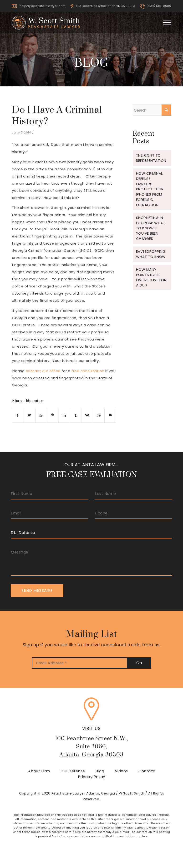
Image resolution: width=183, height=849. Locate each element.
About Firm (39, 771)
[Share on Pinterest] (52, 415)
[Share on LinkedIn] (64, 415)
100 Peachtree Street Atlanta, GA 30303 (105, 6)
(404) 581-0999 (159, 6)
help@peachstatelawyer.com (43, 6)
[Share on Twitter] (29, 415)
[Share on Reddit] (98, 415)
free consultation (87, 370)
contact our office (43, 370)
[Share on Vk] (87, 415)
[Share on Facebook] (18, 415)
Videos (121, 771)
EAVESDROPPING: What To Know (151, 254)
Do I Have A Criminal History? (57, 115)
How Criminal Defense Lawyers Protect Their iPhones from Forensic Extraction (150, 189)
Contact (146, 771)
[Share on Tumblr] (75, 415)
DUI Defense (73, 771)
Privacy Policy (91, 777)
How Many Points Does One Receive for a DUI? (151, 277)
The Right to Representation (151, 158)
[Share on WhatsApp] (41, 415)
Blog (100, 771)
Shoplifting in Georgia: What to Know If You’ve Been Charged (150, 228)
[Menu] (164, 22)
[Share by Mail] (110, 415)
